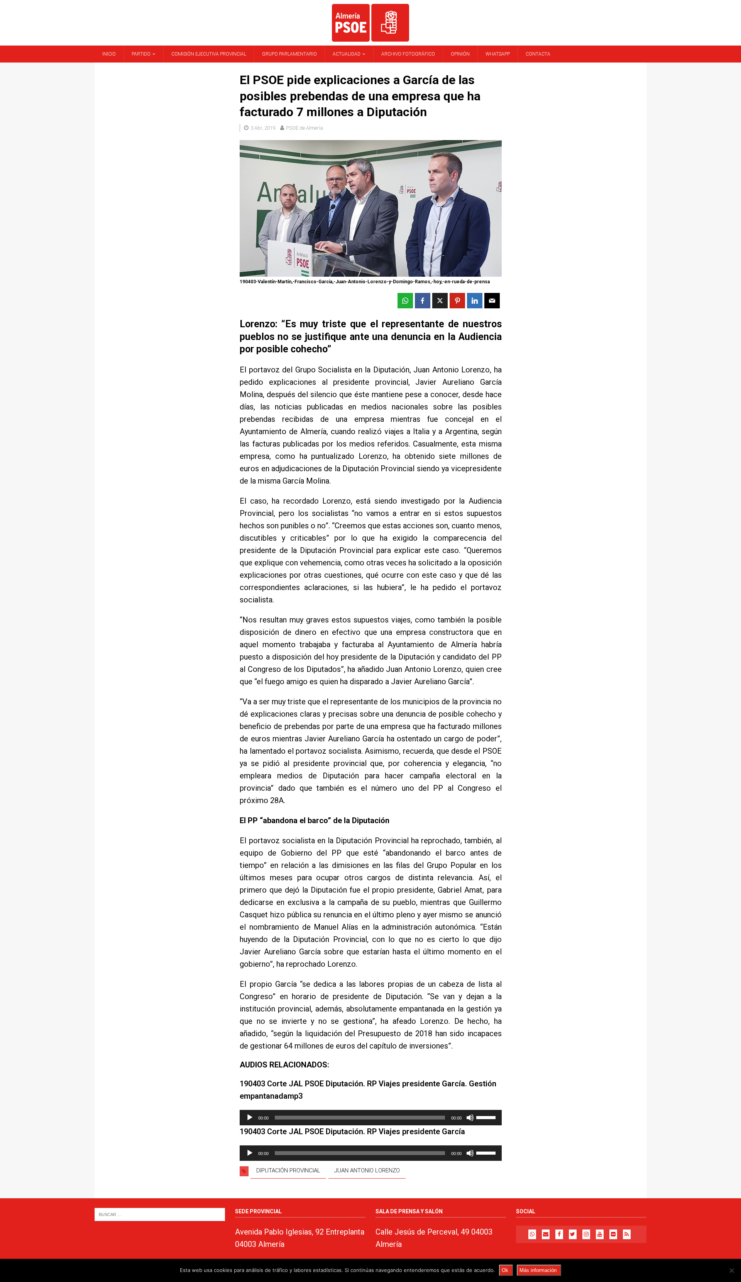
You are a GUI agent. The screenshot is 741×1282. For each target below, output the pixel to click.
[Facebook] (559, 1234)
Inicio (109, 54)
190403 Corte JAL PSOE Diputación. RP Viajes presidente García (352, 1131)
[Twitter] (573, 1234)
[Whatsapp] (532, 1234)
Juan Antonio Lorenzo (367, 1170)
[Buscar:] (160, 1214)
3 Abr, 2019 (262, 128)
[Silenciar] (470, 1117)
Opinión (460, 54)
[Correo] (546, 1234)
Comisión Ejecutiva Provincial (208, 54)
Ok (505, 1270)
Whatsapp (498, 54)
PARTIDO (141, 54)
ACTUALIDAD (346, 54)
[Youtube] (600, 1234)
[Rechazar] (731, 1270)
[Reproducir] (250, 1117)
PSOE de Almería (304, 128)
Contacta (538, 54)
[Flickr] (613, 1234)
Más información (538, 1270)
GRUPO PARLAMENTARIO (289, 54)
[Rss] (627, 1234)
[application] (370, 1117)
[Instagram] (586, 1234)
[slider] (487, 1117)
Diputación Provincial (288, 1170)
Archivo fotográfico (408, 54)
